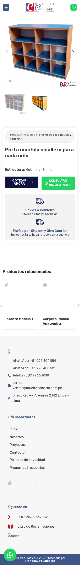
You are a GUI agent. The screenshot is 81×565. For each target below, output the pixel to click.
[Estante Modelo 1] (21, 299)
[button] (6, 52)
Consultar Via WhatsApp (60, 183)
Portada (15, 134)
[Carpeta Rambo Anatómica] (59, 299)
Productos (28, 134)
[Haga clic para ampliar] (10, 81)
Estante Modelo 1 (19, 319)
